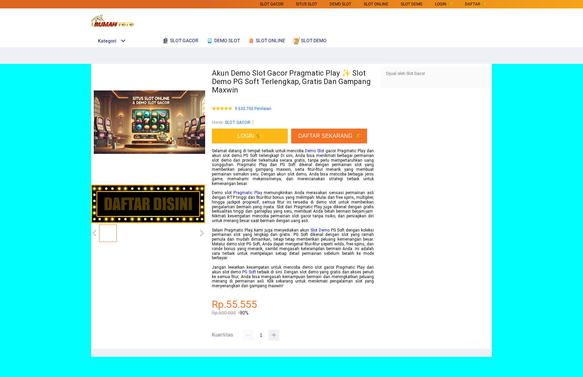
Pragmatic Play (247, 192)
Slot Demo (320, 230)
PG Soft (249, 272)
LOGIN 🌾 (443, 4)
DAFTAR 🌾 (475, 4)
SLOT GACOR (271, 4)
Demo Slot (314, 151)
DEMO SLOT (340, 4)
